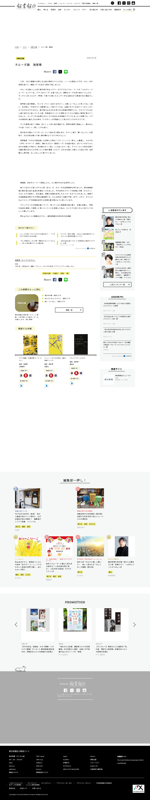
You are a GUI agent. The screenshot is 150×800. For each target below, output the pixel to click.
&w (14, 759)
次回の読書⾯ (86, 3)
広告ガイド (23, 788)
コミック (76, 9)
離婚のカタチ (13, 772)
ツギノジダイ (94, 763)
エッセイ (67, 9)
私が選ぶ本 (94, 9)
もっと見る (127, 10)
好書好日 (26, 6)
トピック (77, 3)
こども (28, 575)
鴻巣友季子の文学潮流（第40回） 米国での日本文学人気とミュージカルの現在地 (90, 516)
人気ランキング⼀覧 (117, 284)
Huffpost (39, 763)
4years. (92, 756)
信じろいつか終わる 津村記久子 (123, 231)
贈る (17, 575)
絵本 (60, 9)
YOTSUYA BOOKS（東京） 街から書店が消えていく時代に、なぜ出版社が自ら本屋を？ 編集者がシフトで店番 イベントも (123, 272)
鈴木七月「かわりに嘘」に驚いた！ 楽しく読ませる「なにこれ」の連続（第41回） (89, 564)
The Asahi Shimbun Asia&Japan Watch (130, 760)
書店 (23, 526)
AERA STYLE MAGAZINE (71, 769)
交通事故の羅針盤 (96, 769)
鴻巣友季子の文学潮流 (84, 511)
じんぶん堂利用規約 (33, 785)
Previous (16, 625)
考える (45, 9)
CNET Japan (40, 756)
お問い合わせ (36, 788)
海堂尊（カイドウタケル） (25, 260)
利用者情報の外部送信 (104, 783)
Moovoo (12, 766)
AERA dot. (39, 766)
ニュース (62, 3)
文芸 (85, 524)
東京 (28, 526)
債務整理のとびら (42, 772)
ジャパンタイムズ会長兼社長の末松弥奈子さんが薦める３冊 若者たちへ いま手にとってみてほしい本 (123, 259)
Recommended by (81, 248)
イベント (69, 3)
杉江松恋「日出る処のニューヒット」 (90, 559)
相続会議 (93, 759)
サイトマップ (32, 783)
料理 (62, 273)
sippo (65, 756)
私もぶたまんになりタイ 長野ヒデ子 (57, 298)
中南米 (55, 273)
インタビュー (42, 3)
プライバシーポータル (64, 783)
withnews (12, 769)
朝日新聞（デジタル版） (17, 756)
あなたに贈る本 (113, 559)
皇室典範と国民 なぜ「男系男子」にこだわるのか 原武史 (123, 244)
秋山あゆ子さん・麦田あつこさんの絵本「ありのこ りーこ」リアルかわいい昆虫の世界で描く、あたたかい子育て (28, 566)
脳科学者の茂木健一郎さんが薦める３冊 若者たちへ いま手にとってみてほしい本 (123, 220)
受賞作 (53, 9)
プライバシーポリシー (84, 783)
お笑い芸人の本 (106, 9)
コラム (50, 3)
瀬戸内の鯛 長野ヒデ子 (53, 295)
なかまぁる (67, 766)
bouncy (38, 769)
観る (39, 9)
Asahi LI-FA (94, 766)
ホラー (84, 9)
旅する (18, 526)
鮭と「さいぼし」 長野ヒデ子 (55, 301)
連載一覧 (95, 3)
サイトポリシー (46, 783)
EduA (11, 763)
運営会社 (12, 788)
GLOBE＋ (66, 759)
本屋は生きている (21, 511)
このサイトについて (16, 783)
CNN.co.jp (39, 759)
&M (10, 759)
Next (134, 625)
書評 (55, 3)
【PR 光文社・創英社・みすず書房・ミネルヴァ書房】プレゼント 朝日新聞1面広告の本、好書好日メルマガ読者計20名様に (37, 649)
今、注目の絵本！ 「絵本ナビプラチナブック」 (59, 560)
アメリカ (92, 524)
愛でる (80, 524)
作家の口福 (20, 58)
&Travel (19, 759)
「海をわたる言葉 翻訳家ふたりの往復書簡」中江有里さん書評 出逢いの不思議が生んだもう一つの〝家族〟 (74, 649)
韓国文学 (117, 9)
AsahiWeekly (121, 763)
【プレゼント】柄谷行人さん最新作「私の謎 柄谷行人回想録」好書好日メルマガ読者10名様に (111, 649)
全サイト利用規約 (15, 785)
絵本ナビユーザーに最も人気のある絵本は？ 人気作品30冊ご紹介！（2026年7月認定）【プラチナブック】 (59, 567)
